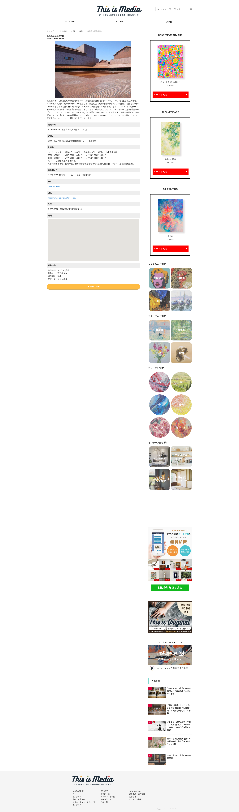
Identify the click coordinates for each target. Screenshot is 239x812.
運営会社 (132, 797)
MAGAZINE (70, 22)
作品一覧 (104, 802)
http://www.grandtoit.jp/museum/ (62, 198)
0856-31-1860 (54, 186)
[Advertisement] (170, 509)
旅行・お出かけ (78, 799)
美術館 (169, 22)
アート (75, 794)
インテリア (76, 805)
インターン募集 (135, 799)
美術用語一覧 (106, 799)
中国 (73, 31)
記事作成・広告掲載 (137, 794)
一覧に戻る (94, 286)
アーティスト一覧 (108, 797)
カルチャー (76, 797)
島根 (81, 31)
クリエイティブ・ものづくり (84, 802)
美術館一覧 (105, 794)
